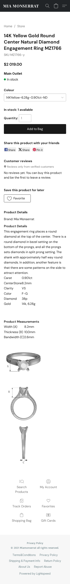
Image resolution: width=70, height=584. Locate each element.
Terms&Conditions (24, 555)
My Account (48, 487)
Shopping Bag (22, 521)
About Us (24, 566)
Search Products (21, 489)
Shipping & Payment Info (24, 560)
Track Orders (21, 506)
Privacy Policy (49, 555)
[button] (21, 6)
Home (8, 26)
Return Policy (52, 560)
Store (21, 26)
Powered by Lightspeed (35, 573)
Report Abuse (43, 566)
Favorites (48, 506)
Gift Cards (48, 521)
